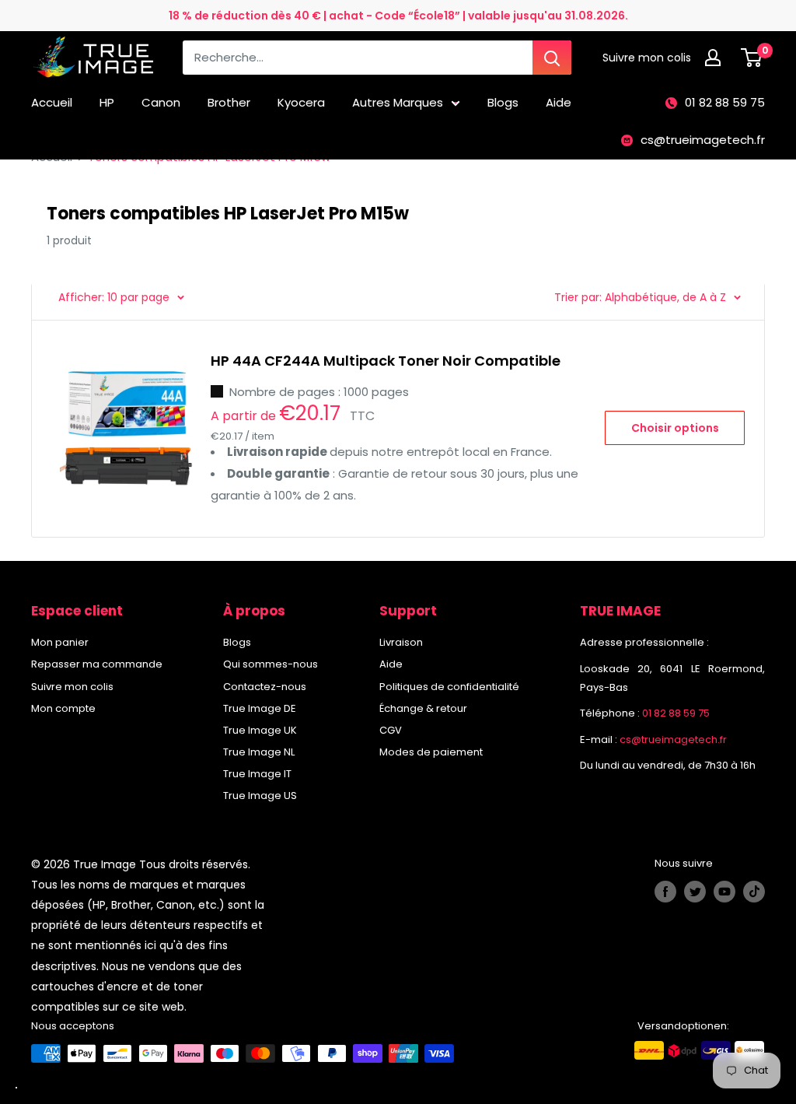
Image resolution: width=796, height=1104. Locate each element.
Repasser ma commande (96, 664)
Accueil (51, 102)
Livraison (401, 642)
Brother (229, 102)
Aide (558, 102)
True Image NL (259, 752)
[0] (752, 57)
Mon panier (60, 642)
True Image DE (259, 708)
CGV (390, 730)
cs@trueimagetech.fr (703, 139)
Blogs (502, 102)
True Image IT (257, 773)
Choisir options (675, 428)
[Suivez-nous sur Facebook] (665, 891)
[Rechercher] (551, 57)
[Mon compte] (716, 57)
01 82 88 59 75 (725, 102)
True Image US (260, 795)
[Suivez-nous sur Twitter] (695, 891)
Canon (160, 102)
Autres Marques (397, 102)
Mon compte (63, 708)
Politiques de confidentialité (449, 686)
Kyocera (301, 102)
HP (107, 102)
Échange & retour (423, 708)
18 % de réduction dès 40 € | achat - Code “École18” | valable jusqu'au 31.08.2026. (398, 15)
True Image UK (260, 730)
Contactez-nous (264, 686)
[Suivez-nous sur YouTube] (724, 891)
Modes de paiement (431, 752)
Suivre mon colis (72, 686)
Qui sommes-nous (270, 664)
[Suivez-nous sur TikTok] (754, 891)
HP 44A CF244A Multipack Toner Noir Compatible (385, 360)
